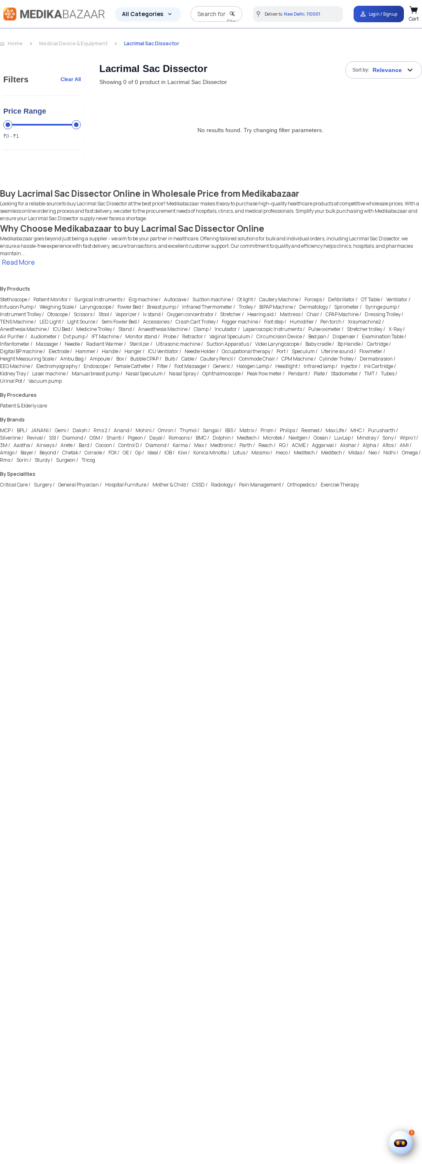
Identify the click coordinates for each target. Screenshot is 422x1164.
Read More (18, 262)
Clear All (71, 79)
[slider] (7, 124)
